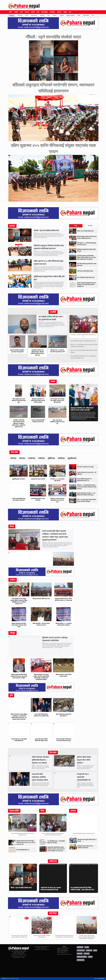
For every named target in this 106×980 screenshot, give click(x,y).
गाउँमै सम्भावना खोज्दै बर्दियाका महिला (85, 271)
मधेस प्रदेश (22, 458)
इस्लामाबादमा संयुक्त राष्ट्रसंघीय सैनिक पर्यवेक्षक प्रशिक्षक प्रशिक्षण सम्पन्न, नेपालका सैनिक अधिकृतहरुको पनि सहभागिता (86, 257)
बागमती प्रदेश (31, 458)
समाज (21, 12)
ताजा (75, 226)
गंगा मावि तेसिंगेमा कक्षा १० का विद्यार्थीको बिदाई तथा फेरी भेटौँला (56, 842)
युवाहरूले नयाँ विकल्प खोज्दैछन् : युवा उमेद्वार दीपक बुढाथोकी (17, 350)
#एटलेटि (86, 947)
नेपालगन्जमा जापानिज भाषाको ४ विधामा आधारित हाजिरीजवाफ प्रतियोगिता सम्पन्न (19, 936)
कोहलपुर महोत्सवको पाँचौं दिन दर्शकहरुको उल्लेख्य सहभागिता (41, 936)
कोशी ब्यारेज (20, 15)
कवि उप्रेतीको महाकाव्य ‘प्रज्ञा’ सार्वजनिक (38, 499)
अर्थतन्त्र (27, 12)
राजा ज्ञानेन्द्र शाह (34, 15)
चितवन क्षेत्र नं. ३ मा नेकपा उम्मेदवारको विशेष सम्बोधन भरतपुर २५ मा (83, 335)
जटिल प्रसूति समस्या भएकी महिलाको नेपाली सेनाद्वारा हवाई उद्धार (18, 400)
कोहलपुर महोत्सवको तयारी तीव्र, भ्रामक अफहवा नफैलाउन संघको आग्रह (19, 625)
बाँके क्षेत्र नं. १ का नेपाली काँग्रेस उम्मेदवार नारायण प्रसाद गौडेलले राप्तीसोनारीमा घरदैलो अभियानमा (86, 486)
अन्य (70, 12)
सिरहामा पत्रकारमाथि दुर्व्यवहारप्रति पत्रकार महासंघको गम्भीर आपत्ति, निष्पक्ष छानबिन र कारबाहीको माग (86, 284)
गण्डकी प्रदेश (41, 458)
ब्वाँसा (48, 15)
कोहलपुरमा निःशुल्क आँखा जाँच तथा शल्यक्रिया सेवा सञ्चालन (85, 847)
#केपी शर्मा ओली (80, 960)
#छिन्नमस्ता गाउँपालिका (81, 957)
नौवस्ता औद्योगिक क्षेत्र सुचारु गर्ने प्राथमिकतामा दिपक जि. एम (84, 479)
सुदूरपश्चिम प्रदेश (72, 458)
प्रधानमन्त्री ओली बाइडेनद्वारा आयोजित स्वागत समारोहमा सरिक (41, 715)
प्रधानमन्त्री (54, 15)
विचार (38, 12)
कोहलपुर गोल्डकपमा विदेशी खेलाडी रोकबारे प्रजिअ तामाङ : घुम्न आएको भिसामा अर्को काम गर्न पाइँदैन (19, 676)
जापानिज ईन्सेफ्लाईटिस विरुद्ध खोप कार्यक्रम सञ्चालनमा (18, 499)
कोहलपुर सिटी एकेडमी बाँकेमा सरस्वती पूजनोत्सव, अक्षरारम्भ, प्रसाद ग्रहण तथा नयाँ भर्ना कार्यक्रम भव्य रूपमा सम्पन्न (55, 849)
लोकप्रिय (90, 226)
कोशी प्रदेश (13, 458)
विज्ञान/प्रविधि (45, 12)
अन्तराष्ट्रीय (52, 12)
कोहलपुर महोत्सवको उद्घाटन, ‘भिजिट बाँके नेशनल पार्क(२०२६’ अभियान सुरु (63, 599)
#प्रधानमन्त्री (79, 953)
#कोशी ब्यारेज (80, 947)
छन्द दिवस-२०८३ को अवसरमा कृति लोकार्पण (57, 479)
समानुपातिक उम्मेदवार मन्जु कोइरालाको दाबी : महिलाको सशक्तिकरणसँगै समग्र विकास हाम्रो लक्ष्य (37, 352)
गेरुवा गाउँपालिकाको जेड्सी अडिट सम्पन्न (86, 277)
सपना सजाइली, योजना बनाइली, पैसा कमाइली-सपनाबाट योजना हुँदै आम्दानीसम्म (57, 400)
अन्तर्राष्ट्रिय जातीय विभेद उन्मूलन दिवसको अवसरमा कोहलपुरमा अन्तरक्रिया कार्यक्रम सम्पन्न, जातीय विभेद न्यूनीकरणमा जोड (18, 423)
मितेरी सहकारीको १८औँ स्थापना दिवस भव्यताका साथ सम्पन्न (41, 624)
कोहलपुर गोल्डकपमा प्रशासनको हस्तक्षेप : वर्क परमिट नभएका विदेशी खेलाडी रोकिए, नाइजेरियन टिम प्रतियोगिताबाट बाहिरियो (41, 677)
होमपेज (10, 12)
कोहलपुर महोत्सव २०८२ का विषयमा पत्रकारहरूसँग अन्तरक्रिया (64, 624)
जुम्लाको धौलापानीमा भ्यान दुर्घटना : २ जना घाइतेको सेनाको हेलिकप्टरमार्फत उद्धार (86, 494)
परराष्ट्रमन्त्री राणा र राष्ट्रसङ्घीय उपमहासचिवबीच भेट (19, 739)
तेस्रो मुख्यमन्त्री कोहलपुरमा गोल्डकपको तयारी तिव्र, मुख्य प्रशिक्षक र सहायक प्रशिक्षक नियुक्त (64, 936)
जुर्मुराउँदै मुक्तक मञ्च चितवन (18, 479)
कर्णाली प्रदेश (61, 458)
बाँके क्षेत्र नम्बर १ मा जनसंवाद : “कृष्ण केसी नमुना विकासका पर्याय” (57, 350)
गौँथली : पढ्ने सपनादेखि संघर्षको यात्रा (53, 37)
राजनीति (16, 12)
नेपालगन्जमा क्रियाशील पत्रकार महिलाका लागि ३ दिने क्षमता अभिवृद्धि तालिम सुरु (22, 834)
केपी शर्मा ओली (86, 15)
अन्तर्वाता (33, 12)
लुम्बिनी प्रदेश (51, 458)
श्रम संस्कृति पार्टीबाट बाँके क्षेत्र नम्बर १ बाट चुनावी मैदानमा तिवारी (51, 318)
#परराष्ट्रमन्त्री (86, 953)
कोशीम (79, 15)
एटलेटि (26, 15)
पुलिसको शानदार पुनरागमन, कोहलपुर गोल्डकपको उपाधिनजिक (55, 639)
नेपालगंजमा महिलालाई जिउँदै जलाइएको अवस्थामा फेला (38, 421)
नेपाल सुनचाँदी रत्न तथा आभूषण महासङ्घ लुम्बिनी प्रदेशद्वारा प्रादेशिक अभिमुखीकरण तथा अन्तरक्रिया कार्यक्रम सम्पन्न (18, 601)
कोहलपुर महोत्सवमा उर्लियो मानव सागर (41, 598)
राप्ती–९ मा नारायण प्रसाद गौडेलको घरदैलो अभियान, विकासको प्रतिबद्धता (86, 500)
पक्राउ (93, 15)
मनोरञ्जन (59, 12)
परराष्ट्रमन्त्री (61, 15)
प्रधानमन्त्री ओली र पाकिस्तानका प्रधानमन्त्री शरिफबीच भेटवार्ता (63, 739)
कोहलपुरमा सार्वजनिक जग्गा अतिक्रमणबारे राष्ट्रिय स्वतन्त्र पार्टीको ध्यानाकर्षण (38, 400)
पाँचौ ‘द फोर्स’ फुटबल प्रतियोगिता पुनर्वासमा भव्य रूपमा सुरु (57, 421)
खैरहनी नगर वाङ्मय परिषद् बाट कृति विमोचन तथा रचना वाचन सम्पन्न (57, 500)
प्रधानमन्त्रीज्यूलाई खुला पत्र (22, 849)
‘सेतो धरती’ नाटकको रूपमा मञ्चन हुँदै (85, 467)
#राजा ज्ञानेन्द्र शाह (80, 950)
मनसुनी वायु (42, 15)
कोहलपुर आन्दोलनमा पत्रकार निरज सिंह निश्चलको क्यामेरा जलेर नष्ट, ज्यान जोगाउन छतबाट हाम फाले (25, 842)
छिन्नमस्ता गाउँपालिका (71, 15)
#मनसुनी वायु (89, 950)
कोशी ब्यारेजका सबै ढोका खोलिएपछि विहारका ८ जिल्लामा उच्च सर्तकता (40, 760)
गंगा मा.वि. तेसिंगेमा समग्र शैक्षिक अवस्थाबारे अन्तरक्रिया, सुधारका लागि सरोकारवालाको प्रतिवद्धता (53, 834)
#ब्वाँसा (95, 950)
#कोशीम (90, 957)
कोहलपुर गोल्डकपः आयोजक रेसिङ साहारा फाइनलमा (63, 675)
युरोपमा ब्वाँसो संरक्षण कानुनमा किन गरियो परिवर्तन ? (63, 715)
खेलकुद (65, 12)
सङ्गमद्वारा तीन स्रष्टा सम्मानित (38, 479)
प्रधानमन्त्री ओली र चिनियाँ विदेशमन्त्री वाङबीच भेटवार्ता (41, 739)
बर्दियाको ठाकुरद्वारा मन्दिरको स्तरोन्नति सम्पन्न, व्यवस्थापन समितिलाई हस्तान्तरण (49, 247)
